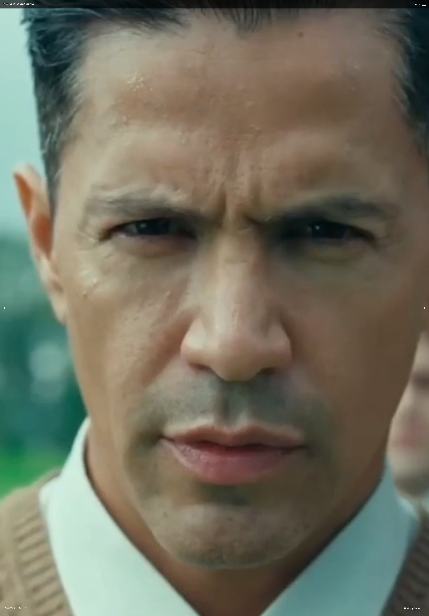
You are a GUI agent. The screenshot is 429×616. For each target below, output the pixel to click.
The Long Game (412, 608)
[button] (4, 308)
